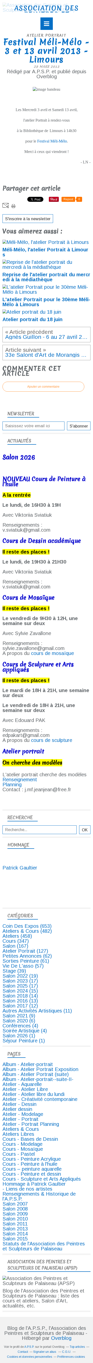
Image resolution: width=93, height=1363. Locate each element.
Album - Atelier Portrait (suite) (35, 1074)
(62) (27, 956)
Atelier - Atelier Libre (25, 1089)
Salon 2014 (15, 1233)
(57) (23, 966)
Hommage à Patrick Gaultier (34, 1184)
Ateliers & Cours (20, 1129)
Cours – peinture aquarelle (32, 1169)
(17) (20, 981)
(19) (20, 976)
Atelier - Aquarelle (22, 1084)
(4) (20, 1025)
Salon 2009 (15, 1214)
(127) (25, 951)
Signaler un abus (45, 1352)
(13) (20, 1001)
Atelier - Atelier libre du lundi (33, 1094)
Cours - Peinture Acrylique (31, 1159)
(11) (37, 1010)
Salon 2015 (15, 1238)
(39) (14, 971)
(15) (20, 991)
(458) (17, 936)
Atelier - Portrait (20, 1119)
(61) (25, 961)
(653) (27, 926)
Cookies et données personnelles (29, 1357)
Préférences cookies (71, 1357)
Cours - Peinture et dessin (31, 1174)
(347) (15, 941)
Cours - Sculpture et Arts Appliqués (41, 1179)
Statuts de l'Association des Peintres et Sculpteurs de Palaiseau (43, 1246)
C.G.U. (66, 1352)
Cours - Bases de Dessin (30, 1139)
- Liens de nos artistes (27, 1189)
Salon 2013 (15, 1228)
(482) (27, 931)
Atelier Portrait (46, 35)
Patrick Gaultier (19, 867)
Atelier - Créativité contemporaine (39, 1099)
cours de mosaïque (52, 653)
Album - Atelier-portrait (27, 1064)
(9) (18, 1015)
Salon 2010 (15, 1218)
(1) (18, 1035)
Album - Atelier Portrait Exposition (40, 1069)
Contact (23, 1352)
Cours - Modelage (22, 1144)
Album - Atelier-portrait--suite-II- (37, 1079)
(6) (18, 1020)
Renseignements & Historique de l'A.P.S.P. (39, 1196)
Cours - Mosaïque (22, 1149)
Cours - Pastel (18, 1154)
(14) (20, 996)
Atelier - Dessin (19, 1104)
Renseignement (19, 779)
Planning (12, 784)
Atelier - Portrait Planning (30, 1124)
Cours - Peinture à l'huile (29, 1164)
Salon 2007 (15, 1204)
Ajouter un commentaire (43, 386)
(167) (15, 946)
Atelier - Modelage (22, 1114)
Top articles (77, 1347)
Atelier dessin (17, 1109)
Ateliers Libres (18, 1134)
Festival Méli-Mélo (52, 141)
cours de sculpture (51, 740)
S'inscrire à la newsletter (27, 218)
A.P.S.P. (29, 1347)
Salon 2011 (15, 1223)
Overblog (61, 1338)
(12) (20, 1005)
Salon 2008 (15, 1209)
